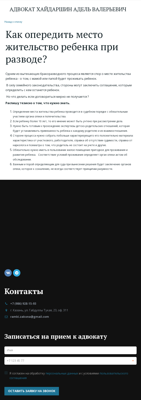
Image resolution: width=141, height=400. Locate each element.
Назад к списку (13, 21)
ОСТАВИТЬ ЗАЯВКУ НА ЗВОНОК (31, 391)
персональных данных (62, 373)
